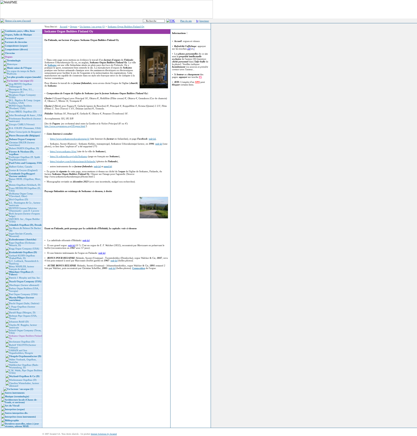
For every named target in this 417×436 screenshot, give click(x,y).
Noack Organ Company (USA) (25, 281)
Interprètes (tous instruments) (20, 416)
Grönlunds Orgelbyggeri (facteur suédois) (22, 174)
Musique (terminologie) (17, 396)
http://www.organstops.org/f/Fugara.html (65, 126)
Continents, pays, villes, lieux (20, 31)
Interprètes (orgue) (15, 409)
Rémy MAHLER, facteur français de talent (21, 267)
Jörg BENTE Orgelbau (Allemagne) (20, 85)
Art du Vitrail (12, 405)
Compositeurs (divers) (16, 49)
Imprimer (204, 21)
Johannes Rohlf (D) (19, 321)
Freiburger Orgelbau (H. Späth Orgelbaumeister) (24, 158)
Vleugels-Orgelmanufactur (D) (25, 356)
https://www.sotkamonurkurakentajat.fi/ (69, 138)
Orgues (73, 26)
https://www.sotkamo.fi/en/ (63, 151)
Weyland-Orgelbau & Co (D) (24, 376)
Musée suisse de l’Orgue (19, 68)
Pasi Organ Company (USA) (23, 294)
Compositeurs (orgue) (16, 45)
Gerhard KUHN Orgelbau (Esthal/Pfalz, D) (22, 256)
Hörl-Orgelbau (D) (18, 199)
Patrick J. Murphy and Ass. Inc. (25, 277)
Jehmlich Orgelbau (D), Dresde (25, 225)
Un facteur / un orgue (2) (20, 389)
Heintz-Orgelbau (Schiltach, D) (24, 185)
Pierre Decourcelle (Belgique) (24, 135)
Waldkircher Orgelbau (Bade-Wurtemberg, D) (24, 366)
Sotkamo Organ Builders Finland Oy (126, 26)
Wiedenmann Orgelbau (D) (22, 380)
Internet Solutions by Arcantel (104, 434)
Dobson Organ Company (22, 139)
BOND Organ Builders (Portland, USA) (20, 107)
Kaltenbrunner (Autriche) (22, 239)
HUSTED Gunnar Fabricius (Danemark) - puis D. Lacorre (24, 209)
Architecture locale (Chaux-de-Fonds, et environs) (21, 401)
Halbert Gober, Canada (20, 166)
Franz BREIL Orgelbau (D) (22, 111)
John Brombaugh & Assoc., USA (25, 115)
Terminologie (14, 60)
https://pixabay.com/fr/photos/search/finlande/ (73, 161)
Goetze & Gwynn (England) (23, 170)
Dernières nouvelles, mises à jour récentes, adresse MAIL (22, 425)
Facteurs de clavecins (16, 42)
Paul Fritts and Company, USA (25, 163)
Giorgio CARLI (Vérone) (22, 124)
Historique (12, 64)
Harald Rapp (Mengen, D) (22, 312)
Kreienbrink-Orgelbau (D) (23, 252)
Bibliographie (12, 420)
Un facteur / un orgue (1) (92, 26)
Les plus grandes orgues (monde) (24, 77)
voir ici (86, 240)
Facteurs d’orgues (14, 38)
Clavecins (10, 53)
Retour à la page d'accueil (18, 20)
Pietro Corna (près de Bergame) (25, 131)
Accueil (63, 26)
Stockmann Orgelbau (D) (22, 341)
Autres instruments (15, 392)
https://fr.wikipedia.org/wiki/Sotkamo (68, 156)
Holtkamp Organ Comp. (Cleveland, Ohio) (21, 194)
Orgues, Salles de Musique (18, 34)
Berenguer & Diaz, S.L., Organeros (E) (21, 90)
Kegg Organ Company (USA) (24, 248)
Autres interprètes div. (16, 413)
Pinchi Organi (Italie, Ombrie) (24, 303)
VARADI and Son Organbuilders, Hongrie (21, 351)
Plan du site (186, 21)
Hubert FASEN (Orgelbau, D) (24, 148)
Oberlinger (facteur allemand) (24, 285)
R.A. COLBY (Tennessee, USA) (25, 128)
